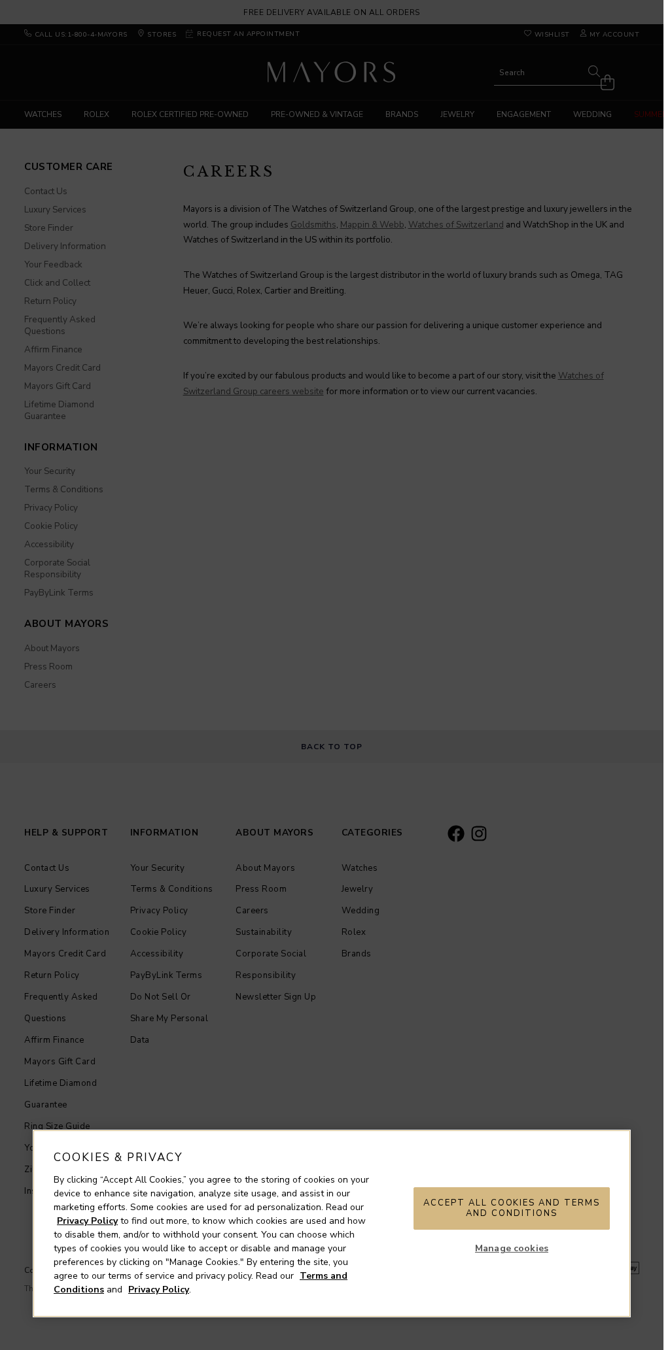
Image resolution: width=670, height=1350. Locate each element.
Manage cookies (511, 1248)
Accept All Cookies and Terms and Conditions (511, 1208)
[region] (332, 1223)
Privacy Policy (87, 1221)
